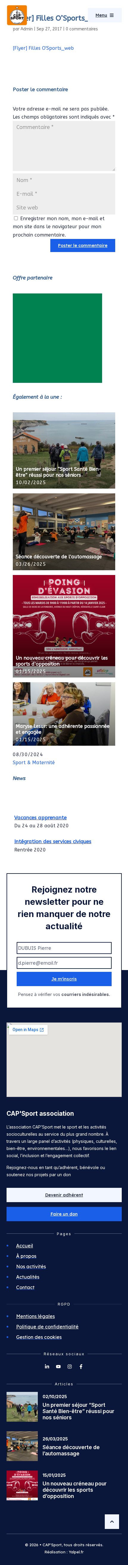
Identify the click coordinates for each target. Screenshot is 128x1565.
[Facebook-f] (81, 1366)
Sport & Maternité (34, 762)
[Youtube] (58, 1366)
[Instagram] (69, 1366)
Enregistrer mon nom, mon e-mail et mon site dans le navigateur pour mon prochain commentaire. (58, 226)
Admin (27, 29)
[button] (64, 1214)
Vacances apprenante (40, 815)
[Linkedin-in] (47, 1366)
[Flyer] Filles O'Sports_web (43, 48)
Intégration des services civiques (52, 840)
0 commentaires (82, 29)
